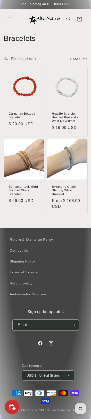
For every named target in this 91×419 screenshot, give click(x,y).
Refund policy (21, 283)
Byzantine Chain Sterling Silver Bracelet (64, 190)
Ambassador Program (28, 294)
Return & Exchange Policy (31, 239)
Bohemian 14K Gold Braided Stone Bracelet (23, 190)
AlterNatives (29, 410)
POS (41, 410)
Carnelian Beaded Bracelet (22, 115)
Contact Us (19, 250)
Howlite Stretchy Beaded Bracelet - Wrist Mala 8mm (65, 117)
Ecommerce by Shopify (66, 410)
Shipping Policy (22, 261)
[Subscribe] (73, 325)
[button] (9, 19)
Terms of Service (24, 272)
